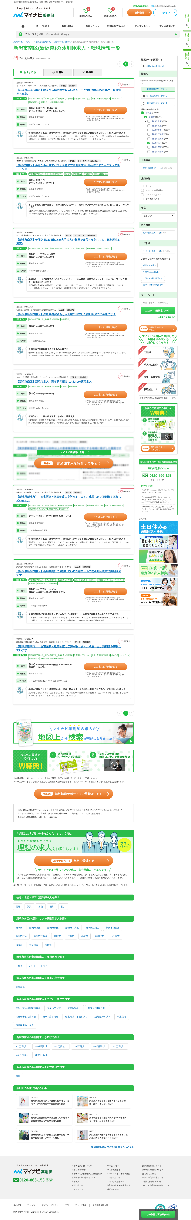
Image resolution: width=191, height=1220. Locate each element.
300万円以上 (22, 1046)
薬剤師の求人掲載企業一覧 (118, 1185)
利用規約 (75, 1181)
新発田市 (99, 936)
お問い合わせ (77, 1185)
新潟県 (148, 113)
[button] (126, 85)
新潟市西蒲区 (40, 936)
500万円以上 (99, 1046)
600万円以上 (22, 1055)
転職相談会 (67, 26)
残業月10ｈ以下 (102, 1016)
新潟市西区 (21, 936)
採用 (67, 1205)
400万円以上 (60, 1046)
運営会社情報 (113, 1189)
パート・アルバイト (39, 966)
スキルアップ (54, 1008)
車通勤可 (121, 1016)
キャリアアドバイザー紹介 (118, 1174)
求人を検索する (167, 26)
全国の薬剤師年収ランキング (154, 1177)
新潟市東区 (52, 927)
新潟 (29, 906)
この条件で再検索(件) (158, 1214)
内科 (18, 1076)
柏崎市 (84, 936)
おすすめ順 (30, 72)
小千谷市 (115, 936)
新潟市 (19, 927)
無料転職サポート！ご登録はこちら (73, 793)
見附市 (48, 944)
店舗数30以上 (74, 1008)
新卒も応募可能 (50, 1016)
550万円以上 (119, 1046)
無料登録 (139, 12)
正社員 (19, 966)
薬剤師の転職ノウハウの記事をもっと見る (112, 1147)
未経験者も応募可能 (26, 1016)
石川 (52, 906)
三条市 (71, 936)
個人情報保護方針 (100, 1205)
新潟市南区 (157, 143)
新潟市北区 (34, 927)
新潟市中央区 (72, 927)
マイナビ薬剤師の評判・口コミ (155, 1185)
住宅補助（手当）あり (76, 1016)
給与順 (89, 72)
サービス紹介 (42, 26)
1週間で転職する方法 (151, 1181)
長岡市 (57, 936)
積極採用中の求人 (25, 1025)
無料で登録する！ (75, 860)
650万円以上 (41, 1055)
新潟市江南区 (92, 927)
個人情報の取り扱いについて (84, 1177)
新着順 (59, 72)
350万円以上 (41, 1046)
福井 (63, 906)
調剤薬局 (20, 987)
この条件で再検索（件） (158, 310)
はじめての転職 (149, 1174)
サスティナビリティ (50, 1205)
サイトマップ (77, 1189)
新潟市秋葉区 (112, 927)
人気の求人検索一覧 (115, 1181)
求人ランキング (142, 26)
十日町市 (33, 944)
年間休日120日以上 (97, 1008)
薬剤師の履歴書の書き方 (153, 1170)
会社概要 (17, 1205)
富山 (40, 906)
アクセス (31, 1205)
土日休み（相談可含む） (153, 278)
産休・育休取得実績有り (28, 1008)
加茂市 (19, 944)
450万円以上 (80, 1046)
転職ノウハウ (92, 26)
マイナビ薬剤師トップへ (82, 1166)
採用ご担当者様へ (140, 6)
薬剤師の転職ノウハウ (152, 1166)
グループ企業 (80, 1205)
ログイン (165, 12)
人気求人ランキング (115, 1177)
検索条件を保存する (166, 317)
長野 (18, 906)
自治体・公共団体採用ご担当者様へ (87, 1174)
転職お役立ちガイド (117, 26)
